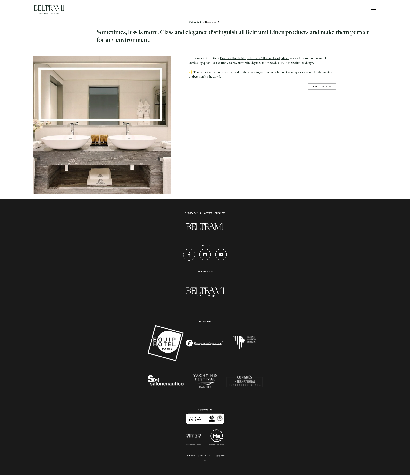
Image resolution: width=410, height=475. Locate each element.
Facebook (189, 255)
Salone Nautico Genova (165, 381)
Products (211, 21)
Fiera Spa (244, 381)
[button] (373, 10)
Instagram (205, 255)
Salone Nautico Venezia (244, 343)
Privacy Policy (204, 455)
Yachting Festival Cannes (205, 381)
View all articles (322, 86)
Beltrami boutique (205, 293)
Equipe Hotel (165, 343)
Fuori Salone (205, 343)
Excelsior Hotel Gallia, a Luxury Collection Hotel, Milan (254, 58)
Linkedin (221, 255)
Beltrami (49, 10)
